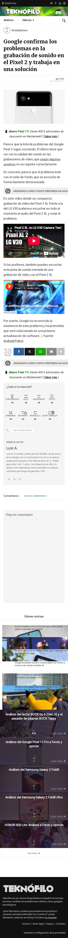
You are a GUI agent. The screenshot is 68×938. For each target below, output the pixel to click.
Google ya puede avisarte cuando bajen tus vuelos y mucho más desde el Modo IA (40, 664)
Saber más (50, 136)
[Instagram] (64, 3)
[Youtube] (60, 3)
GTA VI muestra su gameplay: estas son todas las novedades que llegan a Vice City (39, 676)
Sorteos (26, 923)
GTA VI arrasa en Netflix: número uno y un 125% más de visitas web (40, 639)
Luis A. (62, 79)
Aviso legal (38, 923)
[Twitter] (51, 3)
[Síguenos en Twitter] (9, 479)
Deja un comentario (34, 496)
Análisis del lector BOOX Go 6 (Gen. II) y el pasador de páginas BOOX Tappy (41, 652)
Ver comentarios (22, 430)
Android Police (13, 341)
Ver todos (32, 853)
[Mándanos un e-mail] (15, 479)
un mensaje (50, 917)
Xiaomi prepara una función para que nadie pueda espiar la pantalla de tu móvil (39, 627)
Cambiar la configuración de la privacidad (44, 932)
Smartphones (19, 30)
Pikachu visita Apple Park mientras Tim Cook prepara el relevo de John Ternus (40, 688)
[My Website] (20, 479)
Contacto (60, 923)
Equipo (50, 923)
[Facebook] (56, 3)
